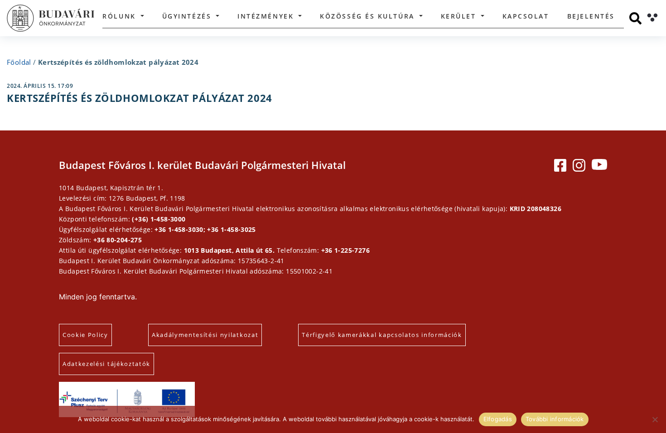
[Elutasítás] (654, 419)
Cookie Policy (85, 335)
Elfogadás (497, 419)
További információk (555, 419)
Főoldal (19, 62)
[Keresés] (635, 18)
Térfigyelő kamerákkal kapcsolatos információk (382, 335)
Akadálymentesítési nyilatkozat (205, 335)
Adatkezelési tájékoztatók (106, 364)
